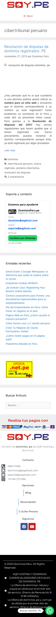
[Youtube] (32, 526)
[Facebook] (24, 526)
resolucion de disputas (17, 172)
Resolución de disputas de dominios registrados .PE (26, 48)
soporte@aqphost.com (22, 228)
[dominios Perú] (28, 4)
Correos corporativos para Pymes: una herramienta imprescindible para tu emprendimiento (28, 299)
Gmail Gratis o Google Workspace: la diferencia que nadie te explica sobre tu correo (27, 275)
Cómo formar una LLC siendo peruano (28, 323)
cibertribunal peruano (20, 163)
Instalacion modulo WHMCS (22, 283)
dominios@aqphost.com (23, 220)
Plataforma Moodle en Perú (21, 343)
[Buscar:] (28, 405)
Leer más (9, 150)
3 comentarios (16, 176)
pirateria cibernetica (27, 168)
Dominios (13, 159)
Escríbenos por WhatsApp (22, 238)
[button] (49, 610)
